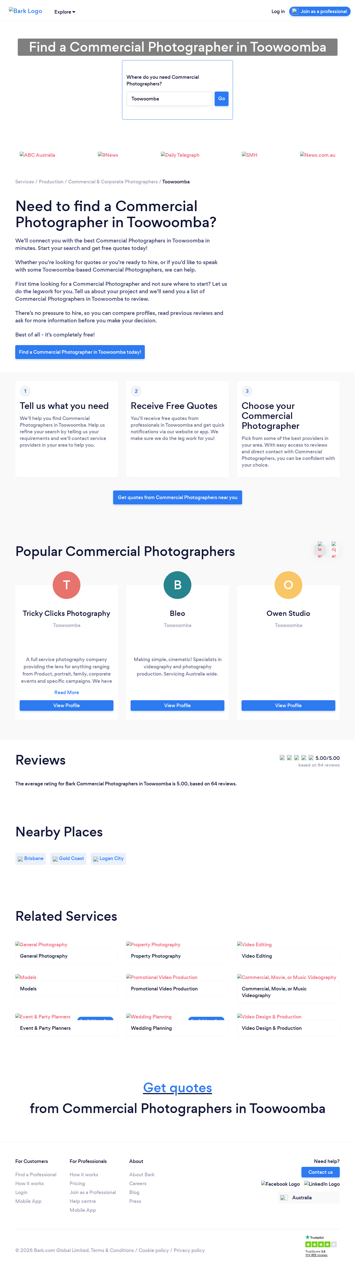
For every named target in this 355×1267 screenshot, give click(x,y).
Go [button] (221, 98)
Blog (134, 1192)
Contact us (320, 1172)
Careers (137, 1183)
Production (51, 181)
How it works (29, 1183)
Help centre (83, 1201)
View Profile (66, 705)
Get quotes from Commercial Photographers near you (177, 497)
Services (24, 181)
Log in (278, 11)
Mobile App (28, 1201)
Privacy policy (189, 1250)
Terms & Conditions (112, 1250)
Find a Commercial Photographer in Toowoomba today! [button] (80, 352)
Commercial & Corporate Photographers (113, 181)
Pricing (77, 1183)
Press (135, 1201)
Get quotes (177, 1087)
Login (21, 1192)
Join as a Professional (93, 1192)
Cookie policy (154, 1250)
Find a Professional (35, 1174)
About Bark (141, 1174)
